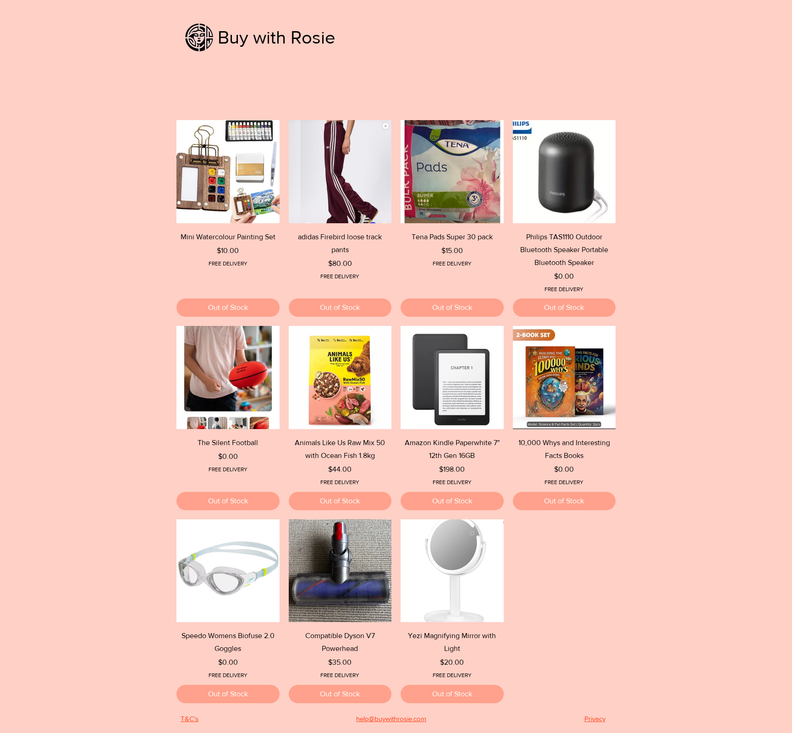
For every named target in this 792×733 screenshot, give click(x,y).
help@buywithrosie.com (391, 718)
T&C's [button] (189, 718)
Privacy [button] (594, 718)
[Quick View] (228, 171)
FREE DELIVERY (228, 263)
